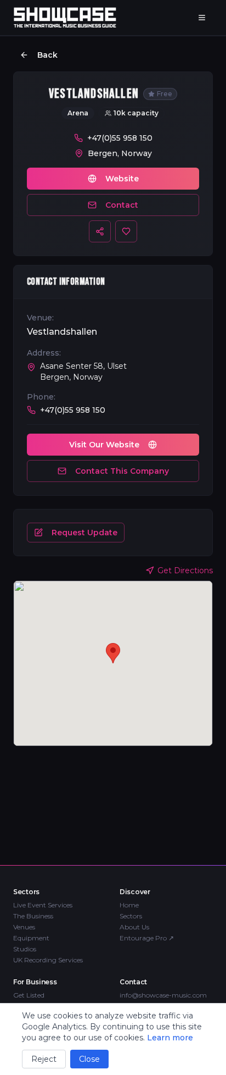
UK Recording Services (48, 960)
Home (129, 905)
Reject (43, 1059)
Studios (24, 949)
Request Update (84, 533)
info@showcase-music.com (163, 995)
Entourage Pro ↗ (147, 938)
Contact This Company (122, 471)
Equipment (31, 938)
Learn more (170, 1038)
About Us (134, 927)
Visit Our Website (104, 445)
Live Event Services (42, 905)
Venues (24, 927)
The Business (33, 916)
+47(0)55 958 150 (119, 138)
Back (47, 55)
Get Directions (185, 570)
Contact (121, 205)
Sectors (131, 916)
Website (122, 179)
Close (89, 1059)
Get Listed (28, 995)
